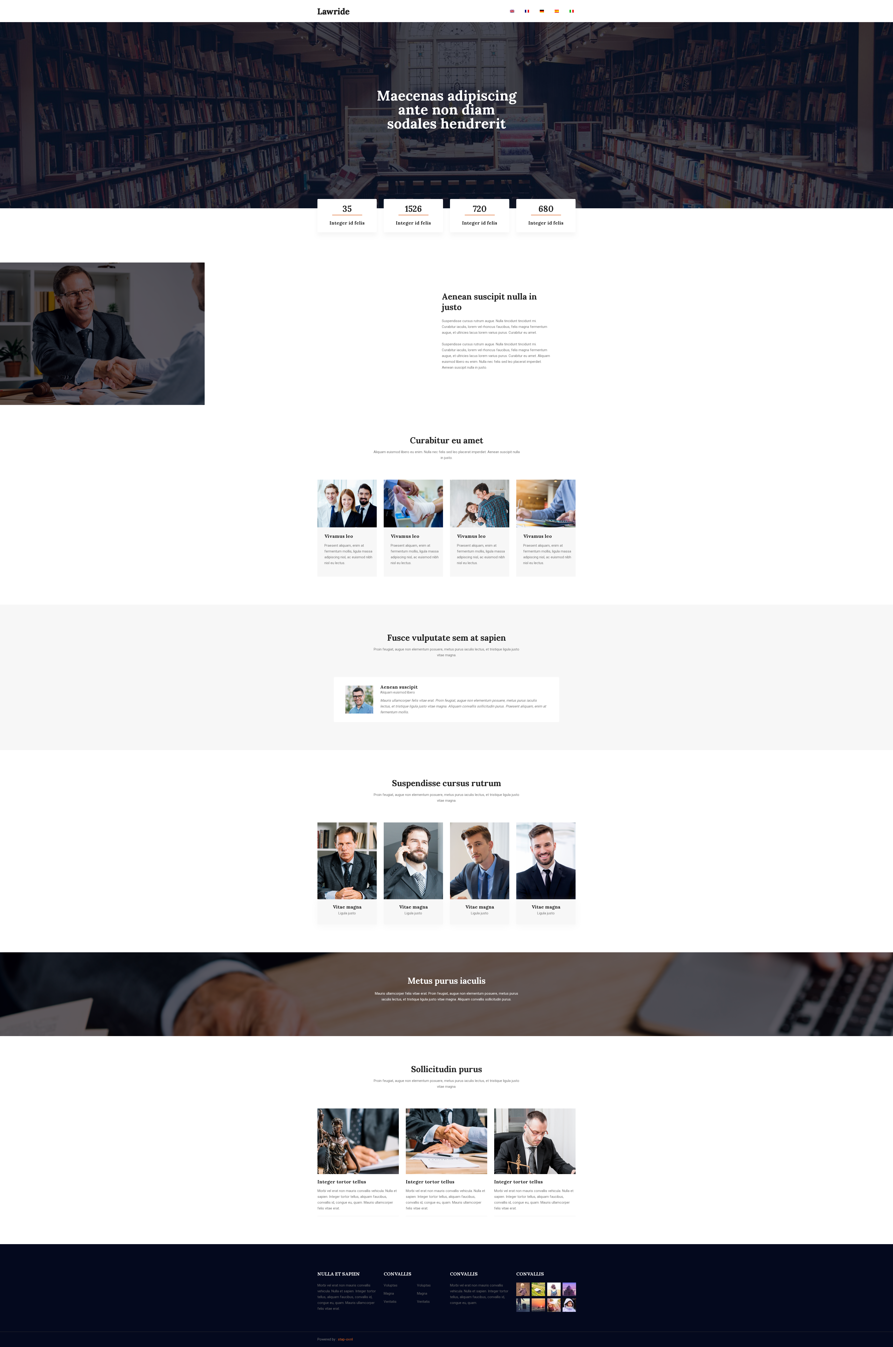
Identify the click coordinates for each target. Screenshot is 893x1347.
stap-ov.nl (345, 1339)
